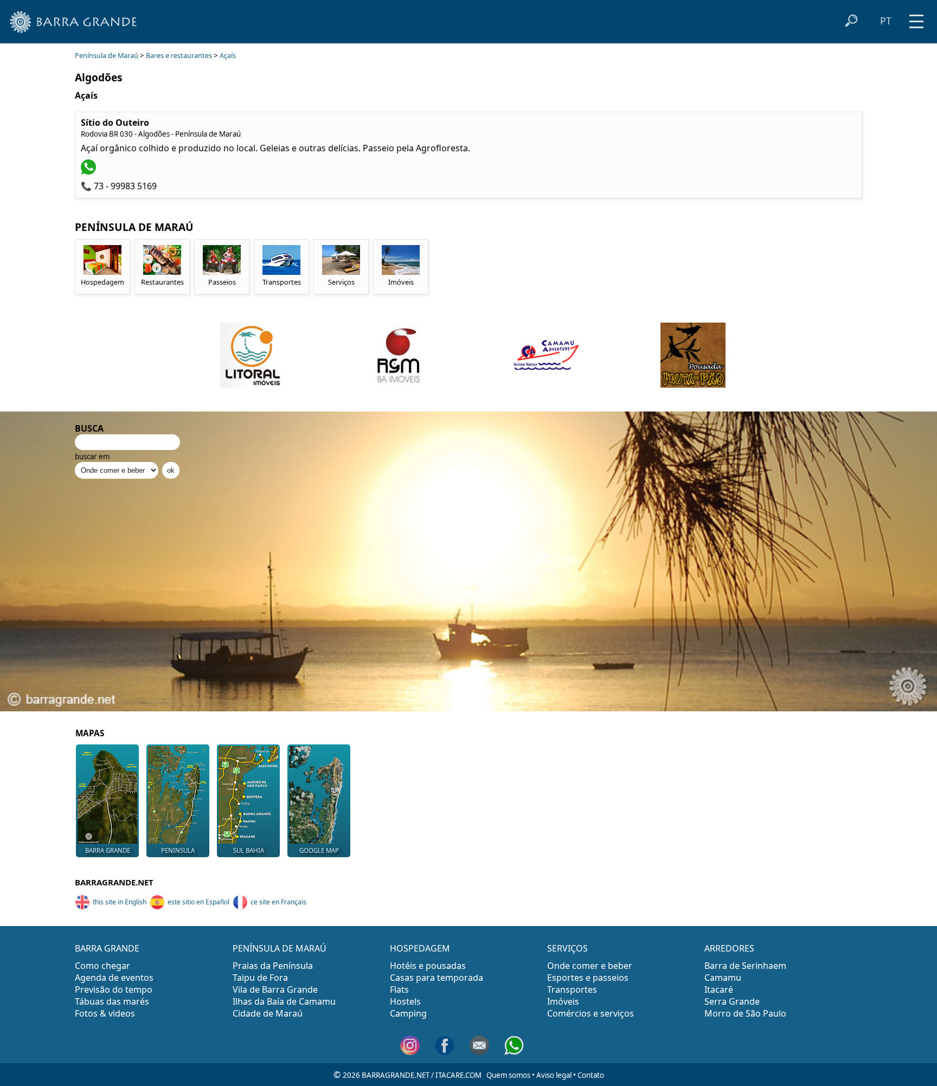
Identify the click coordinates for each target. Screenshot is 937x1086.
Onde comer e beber (589, 966)
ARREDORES (729, 948)
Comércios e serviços (590, 1013)
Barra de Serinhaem (745, 966)
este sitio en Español (198, 902)
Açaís (228, 55)
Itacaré (718, 989)
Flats (399, 989)
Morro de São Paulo (745, 1013)
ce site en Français (278, 902)
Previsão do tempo (113, 989)
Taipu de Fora (260, 978)
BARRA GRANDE (107, 850)
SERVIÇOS (567, 948)
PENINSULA (178, 850)
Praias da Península (273, 966)
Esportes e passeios (587, 978)
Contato (590, 1075)
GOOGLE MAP (319, 850)
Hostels (405, 1001)
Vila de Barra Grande (275, 989)
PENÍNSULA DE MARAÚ (279, 948)
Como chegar (102, 966)
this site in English (119, 902)
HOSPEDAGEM (420, 948)
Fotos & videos (105, 1013)
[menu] (916, 18)
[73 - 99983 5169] (90, 171)
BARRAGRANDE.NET (114, 882)
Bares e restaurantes (179, 55)
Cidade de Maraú (268, 1013)
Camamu (722, 978)
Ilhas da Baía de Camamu (284, 1001)
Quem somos (508, 1075)
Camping (408, 1013)
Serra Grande (732, 1001)
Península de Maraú (106, 55)
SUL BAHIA (248, 850)
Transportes (572, 989)
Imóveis (563, 1001)
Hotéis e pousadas (428, 966)
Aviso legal (554, 1075)
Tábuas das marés (112, 1001)
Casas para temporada (436, 978)
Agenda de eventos (114, 978)
